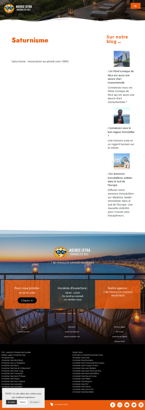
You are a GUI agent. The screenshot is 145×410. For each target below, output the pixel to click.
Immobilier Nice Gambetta (11, 387)
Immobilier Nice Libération (11, 384)
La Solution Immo (61, 404)
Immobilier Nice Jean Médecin (84, 368)
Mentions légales (119, 327)
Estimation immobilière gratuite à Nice (87, 355)
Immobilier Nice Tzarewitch (12, 373)
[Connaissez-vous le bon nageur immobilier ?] (121, 116)
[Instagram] (119, 404)
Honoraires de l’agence (119, 337)
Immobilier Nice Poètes (81, 379)
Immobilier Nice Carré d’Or (83, 389)
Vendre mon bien (24, 332)
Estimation (71, 327)
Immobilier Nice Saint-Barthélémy (85, 373)
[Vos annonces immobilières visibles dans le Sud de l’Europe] (121, 161)
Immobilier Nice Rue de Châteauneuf (15, 368)
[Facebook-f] (112, 404)
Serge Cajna (77, 352)
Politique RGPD (119, 341)
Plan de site (119, 332)
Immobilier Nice (7, 358)
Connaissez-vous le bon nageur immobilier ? (121, 131)
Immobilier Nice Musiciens (82, 360)
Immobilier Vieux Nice (80, 358)
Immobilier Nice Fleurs (10, 365)
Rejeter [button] (23, 402)
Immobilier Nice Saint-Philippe (13, 376)
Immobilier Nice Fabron (81, 387)
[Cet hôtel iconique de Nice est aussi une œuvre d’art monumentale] (121, 59)
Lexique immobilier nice (72, 337)
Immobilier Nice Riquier (10, 379)
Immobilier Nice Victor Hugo (12, 371)
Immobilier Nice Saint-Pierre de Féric (86, 371)
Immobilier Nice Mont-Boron (12, 360)
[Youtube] (126, 404)
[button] (136, 6)
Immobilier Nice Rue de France (84, 376)
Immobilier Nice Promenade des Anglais (88, 363)
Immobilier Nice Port (80, 384)
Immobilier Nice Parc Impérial (13, 381)
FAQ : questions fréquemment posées (16, 352)
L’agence (24, 327)
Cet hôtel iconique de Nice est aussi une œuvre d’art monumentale (121, 76)
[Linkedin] (141, 404)
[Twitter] (134, 404)
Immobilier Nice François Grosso (85, 365)
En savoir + (35, 402)
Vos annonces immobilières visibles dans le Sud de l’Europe (120, 179)
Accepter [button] (11, 402)
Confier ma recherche (72, 332)
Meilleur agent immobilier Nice (13, 355)
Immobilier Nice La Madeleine (13, 363)
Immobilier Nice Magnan (82, 381)
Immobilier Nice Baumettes (83, 392)
